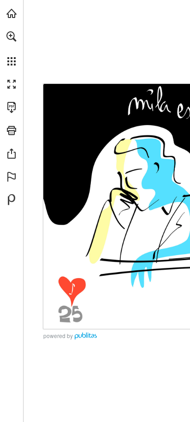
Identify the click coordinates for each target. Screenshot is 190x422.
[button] (11, 36)
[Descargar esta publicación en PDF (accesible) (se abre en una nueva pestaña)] (11, 107)
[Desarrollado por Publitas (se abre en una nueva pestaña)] (11, 199)
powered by (58, 335)
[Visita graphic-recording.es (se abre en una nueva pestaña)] (11, 13)
